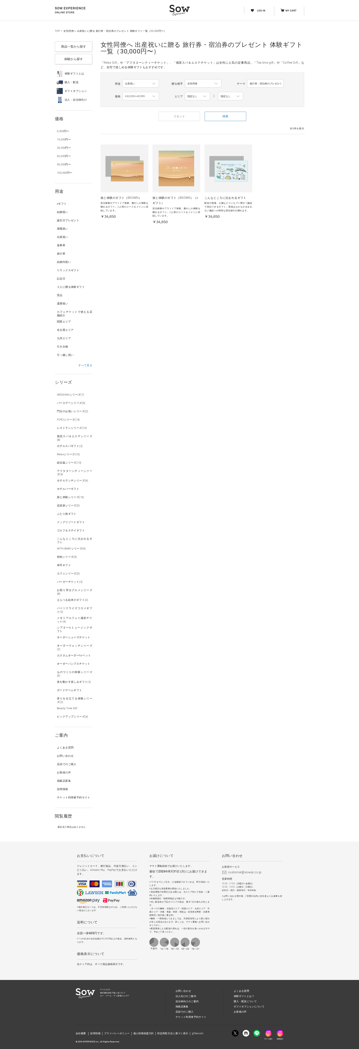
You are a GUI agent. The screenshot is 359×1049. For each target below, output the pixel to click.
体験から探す (73, 59)
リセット (179, 116)
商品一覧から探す (73, 46)
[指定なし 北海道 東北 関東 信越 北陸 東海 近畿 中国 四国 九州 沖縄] (197, 96)
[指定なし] (230, 96)
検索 (225, 116)
